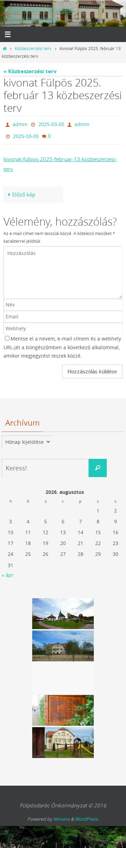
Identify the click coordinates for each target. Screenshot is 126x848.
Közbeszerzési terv (33, 48)
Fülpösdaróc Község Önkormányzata (38, 14)
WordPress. (87, 816)
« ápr (8, 571)
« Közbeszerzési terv (30, 71)
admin (20, 123)
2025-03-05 (51, 123)
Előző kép (23, 191)
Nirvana (61, 816)
